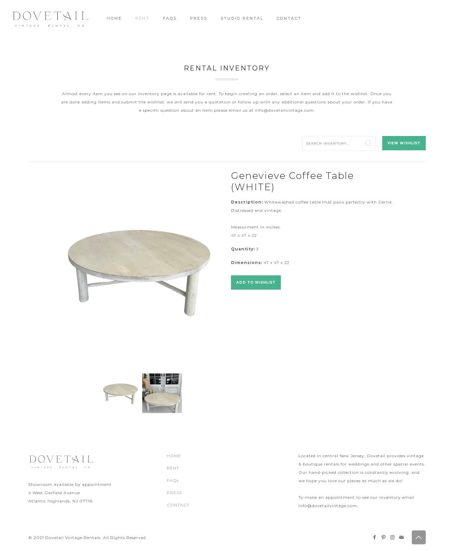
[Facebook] (374, 537)
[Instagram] (392, 537)
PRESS (174, 492)
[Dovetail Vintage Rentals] (50, 18)
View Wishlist (404, 143)
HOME (174, 455)
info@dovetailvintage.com (284, 110)
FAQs (173, 480)
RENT (173, 468)
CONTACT (178, 504)
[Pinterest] (383, 537)
